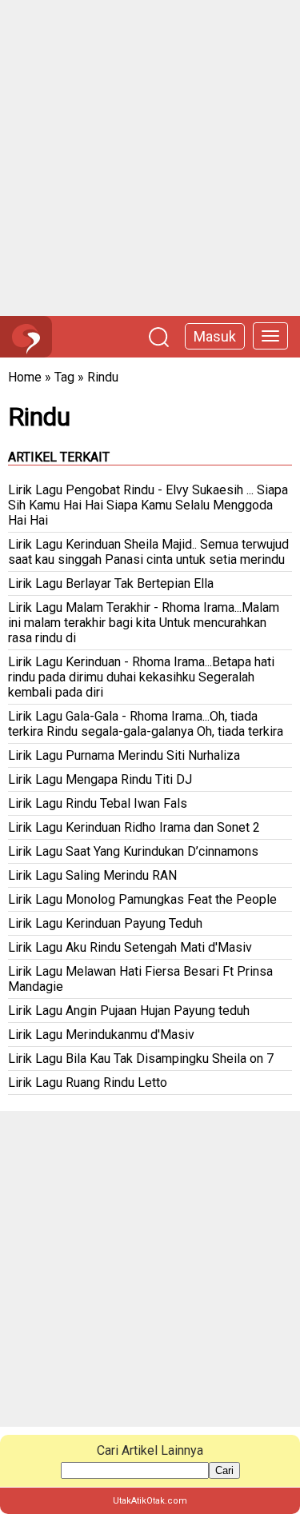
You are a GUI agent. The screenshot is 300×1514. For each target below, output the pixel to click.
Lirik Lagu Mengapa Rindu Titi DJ (100, 779)
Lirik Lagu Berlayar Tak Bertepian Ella (111, 583)
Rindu (102, 377)
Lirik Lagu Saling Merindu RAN (92, 875)
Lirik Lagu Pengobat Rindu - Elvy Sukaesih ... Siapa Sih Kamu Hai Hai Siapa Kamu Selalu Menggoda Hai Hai (148, 505)
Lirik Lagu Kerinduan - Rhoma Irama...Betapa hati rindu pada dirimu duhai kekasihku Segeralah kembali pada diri (141, 677)
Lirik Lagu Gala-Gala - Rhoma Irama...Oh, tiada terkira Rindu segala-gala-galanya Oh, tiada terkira (145, 724)
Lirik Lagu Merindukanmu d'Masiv (101, 1034)
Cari (224, 1470)
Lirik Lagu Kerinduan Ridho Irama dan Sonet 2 (134, 827)
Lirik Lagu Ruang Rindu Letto (87, 1082)
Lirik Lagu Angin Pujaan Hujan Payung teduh (129, 1010)
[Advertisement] (150, 158)
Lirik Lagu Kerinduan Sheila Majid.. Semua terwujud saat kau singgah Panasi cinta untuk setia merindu (148, 552)
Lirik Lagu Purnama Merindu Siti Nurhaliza (124, 755)
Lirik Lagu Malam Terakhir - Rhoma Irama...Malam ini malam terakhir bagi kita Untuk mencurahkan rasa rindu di (143, 622)
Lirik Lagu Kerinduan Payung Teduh (105, 923)
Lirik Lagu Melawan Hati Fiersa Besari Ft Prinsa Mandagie (140, 979)
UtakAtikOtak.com (150, 1501)
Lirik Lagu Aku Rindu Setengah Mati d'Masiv (130, 947)
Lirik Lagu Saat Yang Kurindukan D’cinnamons (133, 851)
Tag (64, 377)
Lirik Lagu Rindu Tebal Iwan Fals (97, 803)
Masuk (215, 336)
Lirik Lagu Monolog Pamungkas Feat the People (142, 899)
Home (25, 377)
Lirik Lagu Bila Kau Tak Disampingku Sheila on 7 (141, 1058)
